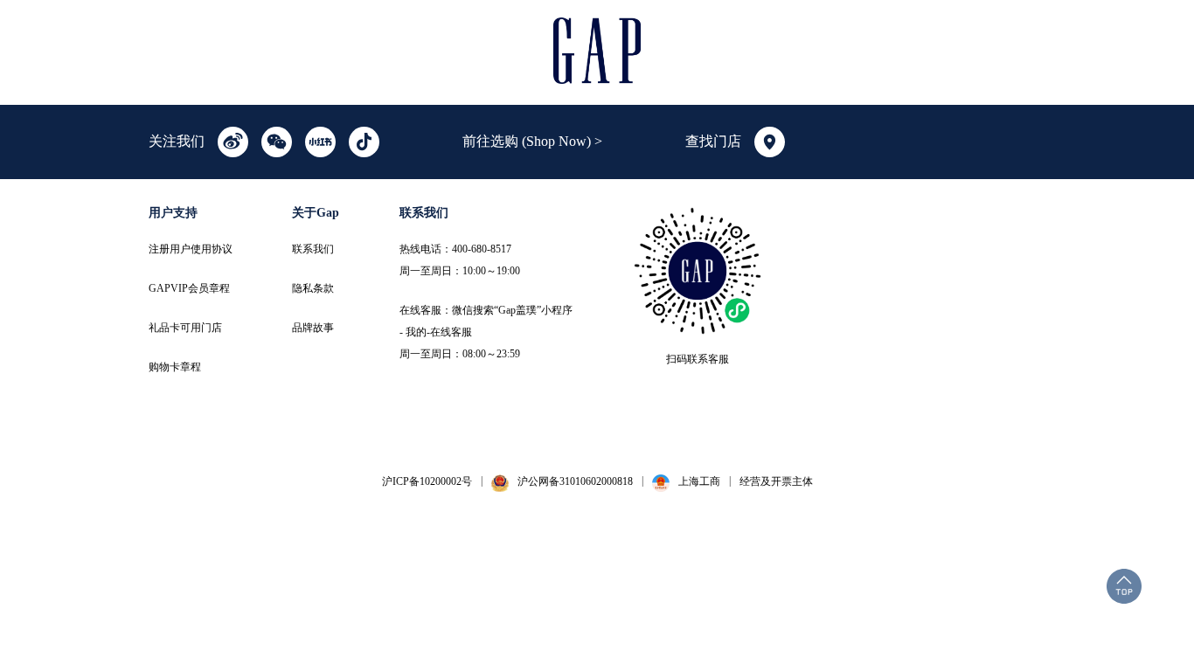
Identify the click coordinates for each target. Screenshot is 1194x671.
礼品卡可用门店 (185, 328)
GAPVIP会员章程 (189, 288)
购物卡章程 (175, 367)
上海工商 (699, 481)
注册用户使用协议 (191, 249)
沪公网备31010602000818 (575, 481)
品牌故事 (313, 328)
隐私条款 (313, 288)
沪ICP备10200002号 (427, 481)
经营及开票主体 (776, 481)
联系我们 (313, 249)
